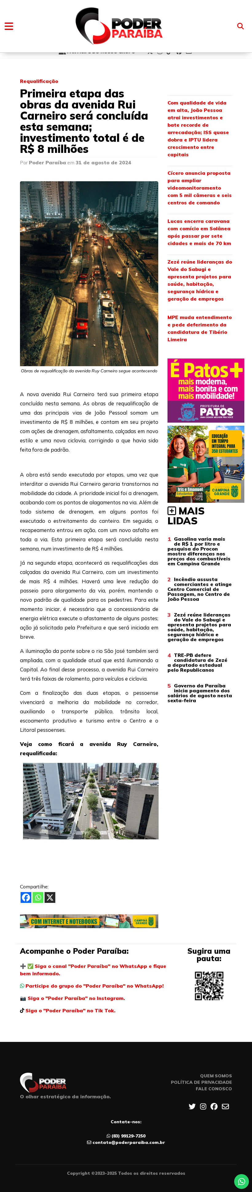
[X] (50, 897)
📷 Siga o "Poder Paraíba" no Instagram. (72, 998)
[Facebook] (26, 897)
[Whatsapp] (38, 897)
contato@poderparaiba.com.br (129, 1142)
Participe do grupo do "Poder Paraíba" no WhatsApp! (95, 986)
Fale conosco (214, 1089)
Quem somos (216, 1076)
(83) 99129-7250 (128, 1136)
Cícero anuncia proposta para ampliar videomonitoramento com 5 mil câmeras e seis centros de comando (199, 188)
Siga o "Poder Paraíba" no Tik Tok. (71, 1010)
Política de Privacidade (201, 1082)
